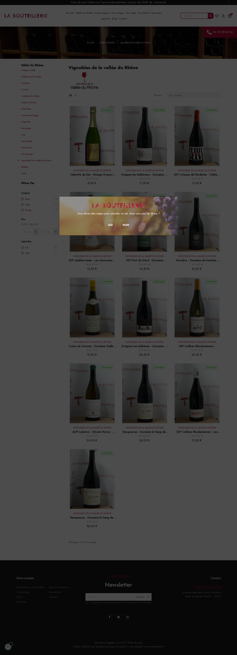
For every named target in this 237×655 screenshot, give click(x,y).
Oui (110, 225)
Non (126, 225)
